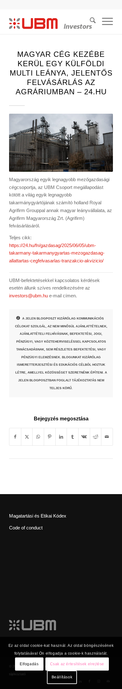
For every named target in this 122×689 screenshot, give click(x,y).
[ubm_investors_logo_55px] (50, 21)
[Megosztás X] (27, 436)
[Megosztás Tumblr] (72, 436)
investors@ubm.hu (28, 295)
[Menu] (104, 21)
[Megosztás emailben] (107, 436)
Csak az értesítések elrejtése (77, 664)
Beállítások (62, 677)
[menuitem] (90, 21)
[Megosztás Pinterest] (49, 436)
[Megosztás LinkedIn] (61, 436)
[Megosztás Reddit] (95, 436)
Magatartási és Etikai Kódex (37, 515)
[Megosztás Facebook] (15, 436)
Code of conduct (26, 527)
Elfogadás (29, 664)
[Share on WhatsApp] (38, 436)
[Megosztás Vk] (84, 436)
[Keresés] (90, 21)
